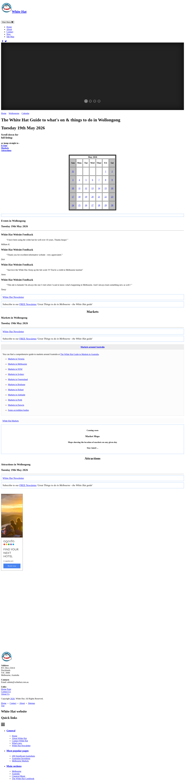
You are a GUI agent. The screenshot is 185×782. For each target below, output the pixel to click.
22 (106, 197)
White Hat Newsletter (13, 297)
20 (92, 197)
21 (99, 197)
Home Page (6, 689)
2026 (12, 698)
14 (99, 188)
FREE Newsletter (28, 304)
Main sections (14, 766)
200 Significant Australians (23, 756)
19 (86, 197)
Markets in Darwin (16, 405)
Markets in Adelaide (16, 395)
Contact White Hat (20, 741)
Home (9, 27)
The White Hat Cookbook (23, 778)
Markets (5, 148)
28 (99, 205)
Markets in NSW (15, 369)
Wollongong (14, 113)
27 (92, 205)
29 (106, 205)
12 (86, 188)
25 (79, 205)
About (9, 29)
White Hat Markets (10, 421)
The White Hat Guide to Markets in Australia (79, 354)
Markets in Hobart (16, 390)
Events (4, 145)
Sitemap (31, 703)
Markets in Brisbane (16, 384)
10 (73, 188)
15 (106, 188)
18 (79, 197)
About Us (5, 694)
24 (73, 205)
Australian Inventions (21, 758)
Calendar (25, 113)
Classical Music (18, 776)
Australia (16, 774)
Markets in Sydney (16, 374)
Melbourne (16, 771)
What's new (17, 743)
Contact (10, 32)
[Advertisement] (82, 611)
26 (86, 205)
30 (112, 205)
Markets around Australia (93, 347)
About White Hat (19, 738)
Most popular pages (18, 750)
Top (2, 706)
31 (73, 171)
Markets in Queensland (18, 379)
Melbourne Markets (20, 761)
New (9, 34)
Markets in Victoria (16, 359)
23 (112, 197)
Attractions (6, 150)
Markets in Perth (15, 400)
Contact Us (6, 691)
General (11, 730)
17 (73, 197)
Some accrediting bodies (18, 410)
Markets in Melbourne (17, 364)
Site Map (10, 37)
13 (92, 188)
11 (79, 188)
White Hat (19, 11)
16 (112, 188)
